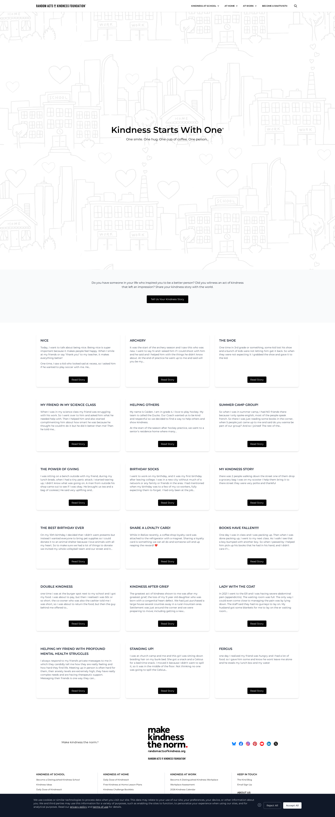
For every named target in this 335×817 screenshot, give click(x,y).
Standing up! (142, 649)
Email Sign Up (244, 784)
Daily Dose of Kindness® (49, 789)
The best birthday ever (62, 528)
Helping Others (144, 405)
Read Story (78, 379)
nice (44, 340)
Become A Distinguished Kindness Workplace (194, 779)
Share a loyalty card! (150, 528)
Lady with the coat (237, 587)
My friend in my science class (68, 405)
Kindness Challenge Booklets (118, 789)
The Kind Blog (244, 779)
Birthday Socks (144, 469)
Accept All (292, 805)
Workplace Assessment (182, 784)
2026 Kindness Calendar (182, 789)
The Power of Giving (59, 469)
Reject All (272, 805)
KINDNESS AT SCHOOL (203, 6)
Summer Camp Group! (238, 405)
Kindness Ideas (44, 784)
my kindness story (236, 469)
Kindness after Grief (149, 587)
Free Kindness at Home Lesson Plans (122, 784)
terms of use (100, 806)
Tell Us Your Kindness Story (167, 299)
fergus (225, 649)
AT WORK (248, 6)
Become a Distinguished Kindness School (58, 779)
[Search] (295, 6)
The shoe (227, 340)
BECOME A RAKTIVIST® (275, 6)
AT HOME (230, 6)
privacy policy (78, 806)
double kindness (56, 587)
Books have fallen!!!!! (239, 528)
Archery (138, 340)
